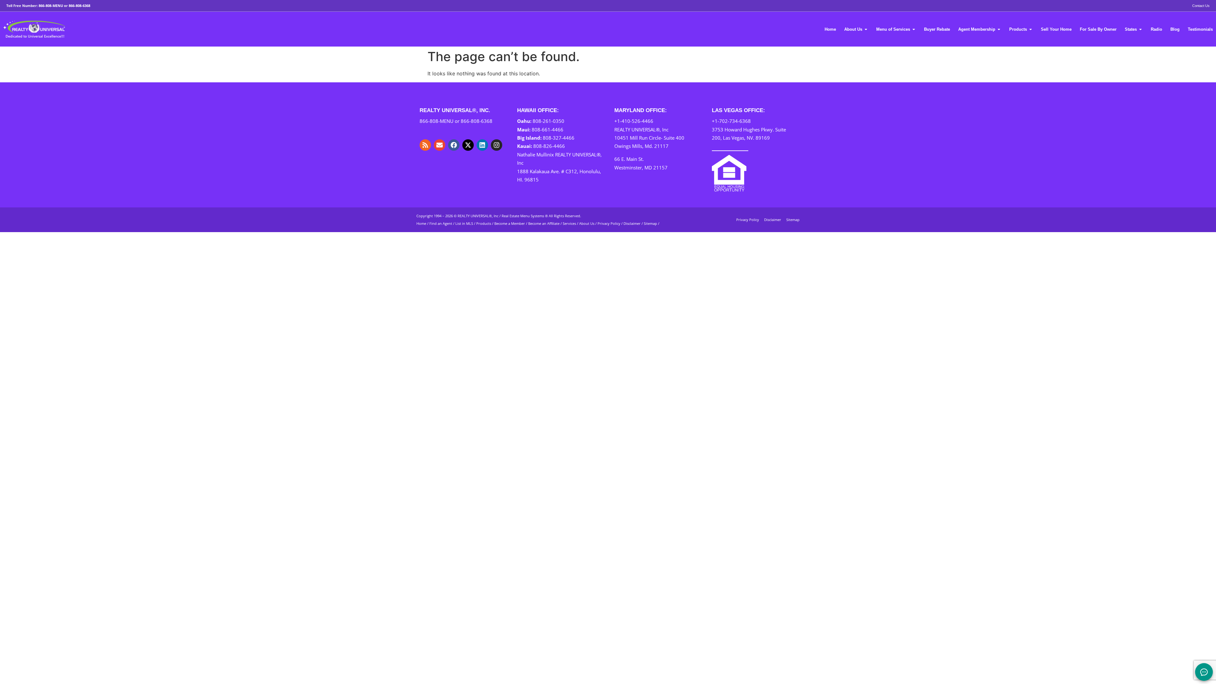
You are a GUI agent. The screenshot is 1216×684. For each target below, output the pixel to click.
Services (569, 223)
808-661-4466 (547, 129)
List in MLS (464, 223)
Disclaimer (632, 223)
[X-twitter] (468, 145)
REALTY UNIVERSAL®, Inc (478, 215)
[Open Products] (1031, 29)
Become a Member (509, 223)
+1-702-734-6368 (731, 121)
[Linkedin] (482, 145)
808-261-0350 (548, 121)
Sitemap (650, 223)
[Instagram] (496, 145)
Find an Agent (440, 223)
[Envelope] (439, 145)
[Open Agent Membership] (999, 29)
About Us (586, 223)
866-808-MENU (51, 5)
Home (421, 223)
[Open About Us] (866, 29)
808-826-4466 (549, 146)
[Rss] (425, 145)
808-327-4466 (558, 138)
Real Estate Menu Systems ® (525, 215)
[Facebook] (453, 145)
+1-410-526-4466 (633, 121)
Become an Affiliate (544, 223)
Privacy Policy (609, 223)
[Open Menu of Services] (914, 29)
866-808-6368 (79, 5)
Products (483, 223)
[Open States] (1140, 29)
